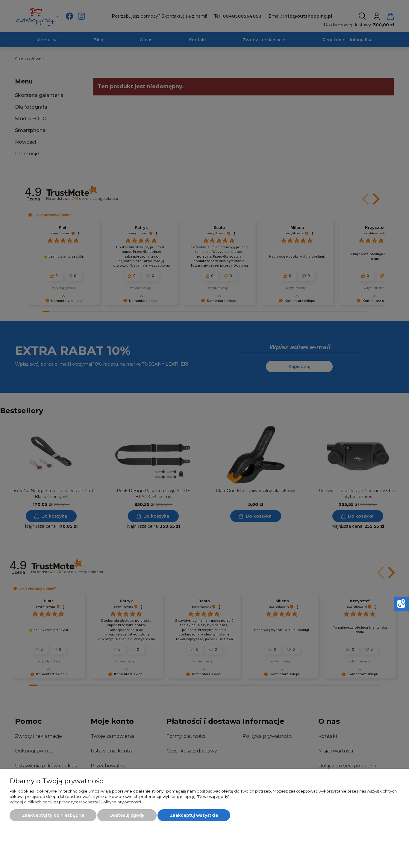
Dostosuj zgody (127, 815)
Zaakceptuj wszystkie (194, 815)
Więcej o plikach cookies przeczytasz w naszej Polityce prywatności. (76, 801)
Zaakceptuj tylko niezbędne (53, 815)
